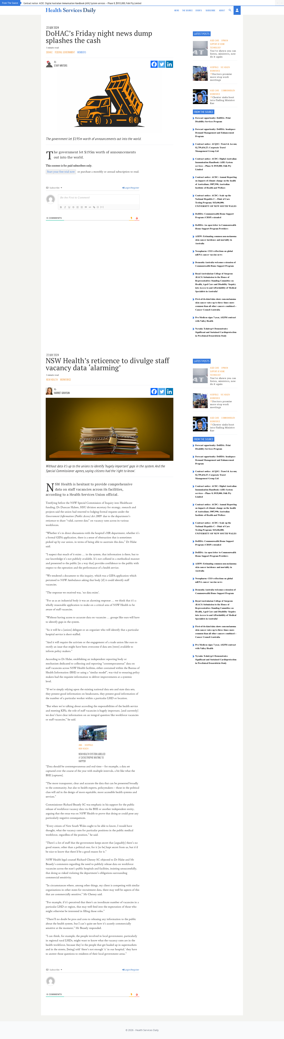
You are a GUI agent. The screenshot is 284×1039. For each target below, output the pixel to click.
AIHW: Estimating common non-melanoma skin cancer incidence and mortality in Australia (215, 240)
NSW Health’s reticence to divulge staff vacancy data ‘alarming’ (107, 364)
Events (199, 10)
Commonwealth (228, 90)
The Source (187, 10)
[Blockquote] (86, 207)
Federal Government (65, 52)
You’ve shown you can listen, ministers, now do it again (223, 53)
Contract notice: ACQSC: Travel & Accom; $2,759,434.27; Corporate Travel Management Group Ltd (216, 147)
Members (81, 52)
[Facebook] (154, 64)
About (222, 10)
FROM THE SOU (201, 112)
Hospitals (214, 67)
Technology (215, 47)
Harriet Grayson (62, 393)
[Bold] (61, 207)
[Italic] (65, 207)
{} (98, 207)
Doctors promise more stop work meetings (221, 77)
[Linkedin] (169, 64)
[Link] (94, 207)
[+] (102, 207)
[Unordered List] (82, 207)
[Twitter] (161, 64)
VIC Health (225, 67)
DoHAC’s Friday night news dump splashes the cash (99, 36)
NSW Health (52, 379)
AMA (80, 744)
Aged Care (214, 40)
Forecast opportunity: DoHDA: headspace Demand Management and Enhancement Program (215, 132)
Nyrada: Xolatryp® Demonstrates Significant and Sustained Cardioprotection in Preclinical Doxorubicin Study (215, 332)
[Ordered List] (77, 207)
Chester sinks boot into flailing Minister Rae (222, 100)
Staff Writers (60, 65)
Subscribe (210, 10)
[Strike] (73, 207)
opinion (224, 40)
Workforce (215, 70)
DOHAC (49, 52)
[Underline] (69, 207)
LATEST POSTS (201, 34)
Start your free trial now (61, 172)
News (176, 10)
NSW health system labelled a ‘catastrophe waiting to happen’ (92, 757)
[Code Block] (90, 207)
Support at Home (217, 43)
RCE (211, 112)
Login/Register (132, 187)
